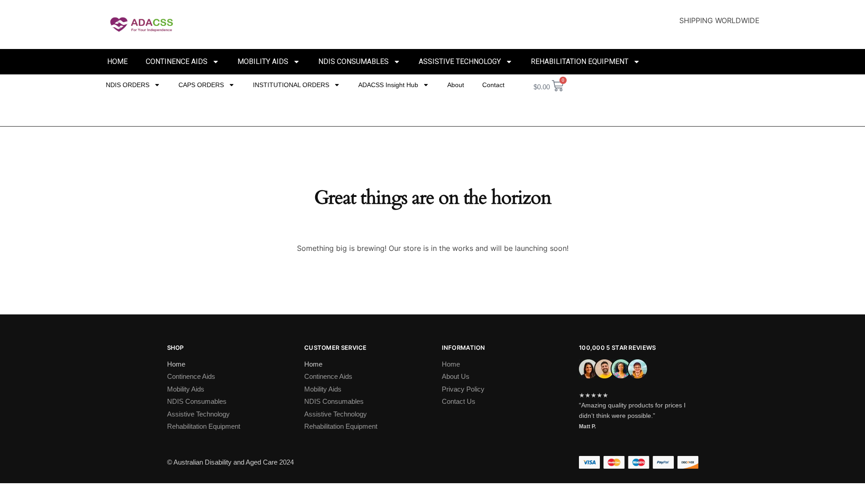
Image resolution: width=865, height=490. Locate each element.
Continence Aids (177, 61)
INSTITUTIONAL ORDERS (291, 84)
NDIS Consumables (353, 61)
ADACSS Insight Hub (388, 84)
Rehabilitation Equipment (579, 61)
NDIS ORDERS (127, 84)
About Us (456, 376)
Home (117, 61)
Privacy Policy (463, 389)
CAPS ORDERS (201, 84)
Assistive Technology (460, 61)
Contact (493, 84)
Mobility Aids (262, 61)
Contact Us (458, 401)
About (455, 84)
